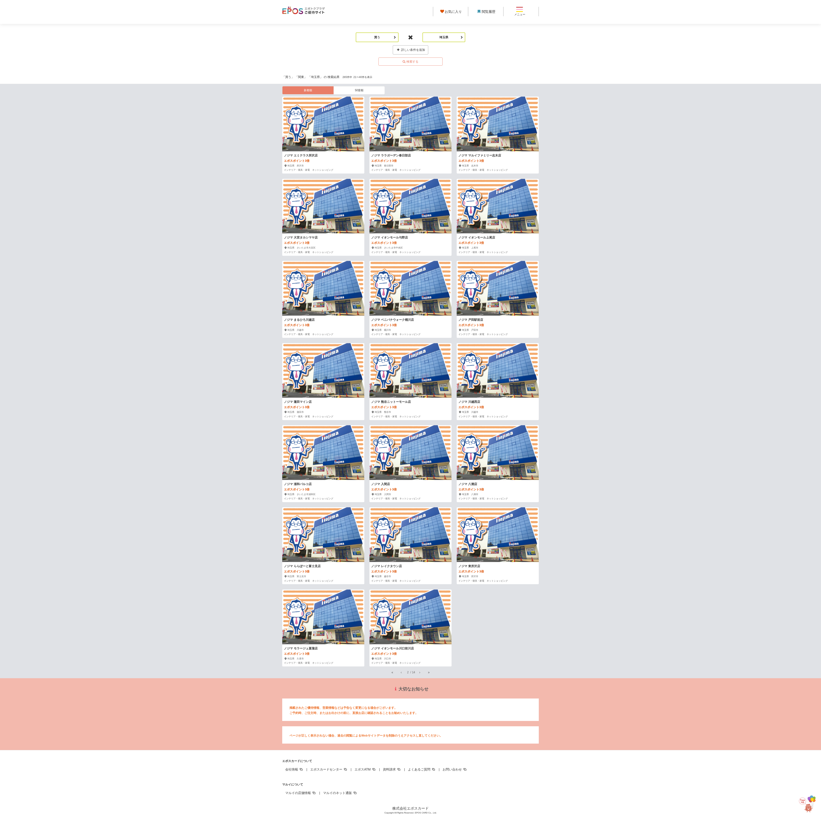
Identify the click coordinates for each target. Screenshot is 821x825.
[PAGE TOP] (808, 805)
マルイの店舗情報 (298, 793)
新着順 (308, 90)
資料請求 (390, 769)
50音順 (359, 90)
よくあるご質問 (419, 769)
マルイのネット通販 (338, 793)
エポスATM (363, 769)
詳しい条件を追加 (412, 49)
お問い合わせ (453, 769)
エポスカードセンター (326, 769)
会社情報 (292, 769)
